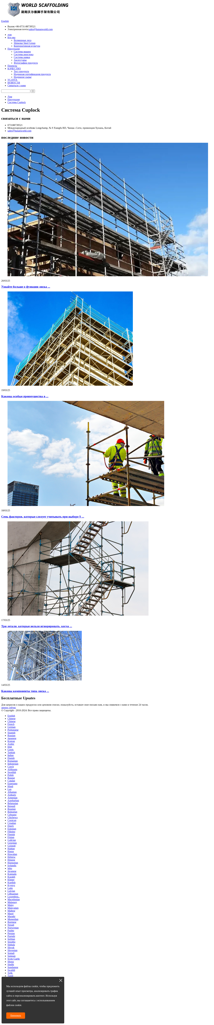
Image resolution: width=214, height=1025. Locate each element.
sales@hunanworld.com (41, 29)
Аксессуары (20, 60)
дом (10, 34)
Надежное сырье (22, 77)
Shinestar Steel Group (24, 43)
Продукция (14, 48)
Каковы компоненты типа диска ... (25, 691)
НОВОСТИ (14, 82)
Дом (10, 96)
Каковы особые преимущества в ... (24, 396)
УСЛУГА (12, 80)
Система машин (22, 51)
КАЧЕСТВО (14, 68)
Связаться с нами (17, 85)
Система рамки (22, 57)
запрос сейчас (8, 707)
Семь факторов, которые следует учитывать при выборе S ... (42, 516)
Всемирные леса (22, 40)
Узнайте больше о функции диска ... (25, 286)
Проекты (12, 65)
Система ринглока (23, 54)
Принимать (15, 1015)
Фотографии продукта (26, 63)
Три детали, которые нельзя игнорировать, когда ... (36, 626)
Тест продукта (21, 71)
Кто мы (11, 37)
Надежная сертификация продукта (32, 74)
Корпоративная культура (27, 46)
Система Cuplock (17, 102)
